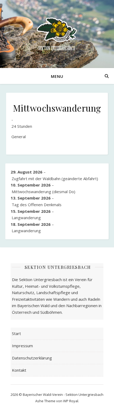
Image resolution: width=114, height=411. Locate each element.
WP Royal (70, 401)
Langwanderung (26, 217)
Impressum (22, 345)
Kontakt (19, 370)
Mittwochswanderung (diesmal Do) (43, 191)
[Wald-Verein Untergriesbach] (57, 34)
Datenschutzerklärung (32, 358)
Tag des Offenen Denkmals (37, 204)
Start (16, 333)
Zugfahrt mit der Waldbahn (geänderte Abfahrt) (55, 178)
